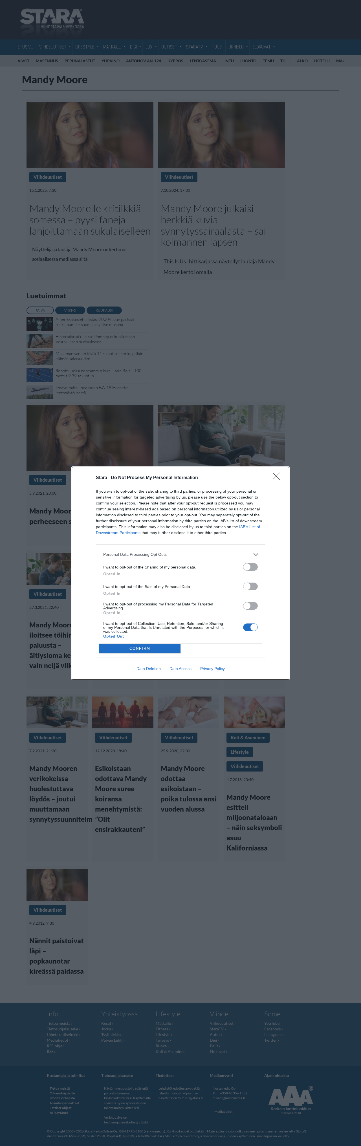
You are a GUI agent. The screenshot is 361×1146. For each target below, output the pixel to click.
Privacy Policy (212, 668)
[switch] (250, 567)
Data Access (180, 668)
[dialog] (180, 573)
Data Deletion (149, 668)
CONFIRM (139, 648)
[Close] (278, 478)
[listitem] (180, 554)
